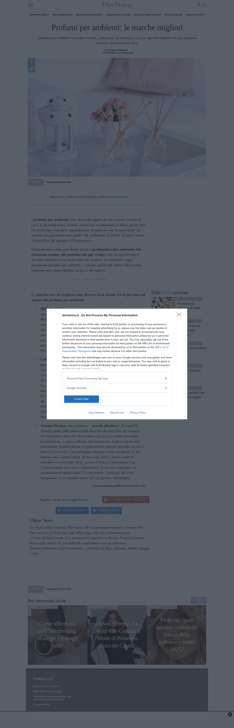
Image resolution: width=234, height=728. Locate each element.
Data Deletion (96, 412)
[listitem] (117, 378)
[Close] (180, 315)
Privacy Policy (138, 412)
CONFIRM (81, 399)
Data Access (117, 412)
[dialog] (117, 364)
